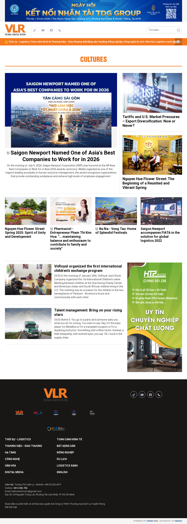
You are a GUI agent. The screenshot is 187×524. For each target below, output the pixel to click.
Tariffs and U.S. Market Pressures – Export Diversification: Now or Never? (151, 121)
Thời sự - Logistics (19, 41)
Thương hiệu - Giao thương (67, 41)
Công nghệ (129, 41)
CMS (152, 521)
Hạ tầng (102, 41)
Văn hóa (150, 41)
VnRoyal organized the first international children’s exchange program (88, 268)
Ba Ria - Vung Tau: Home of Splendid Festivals (115, 231)
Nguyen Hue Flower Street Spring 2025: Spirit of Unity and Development (25, 232)
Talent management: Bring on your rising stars (88, 312)
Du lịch (140, 41)
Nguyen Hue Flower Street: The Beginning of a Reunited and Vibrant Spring (148, 183)
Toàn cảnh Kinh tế (41, 41)
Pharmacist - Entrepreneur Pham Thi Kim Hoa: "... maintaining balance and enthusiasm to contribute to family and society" (70, 238)
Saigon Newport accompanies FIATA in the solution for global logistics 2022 (160, 234)
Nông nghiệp (115, 41)
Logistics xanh (164, 41)
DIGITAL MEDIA (14, 472)
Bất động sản (90, 41)
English (62, 472)
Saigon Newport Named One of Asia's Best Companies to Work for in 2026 (63, 155)
